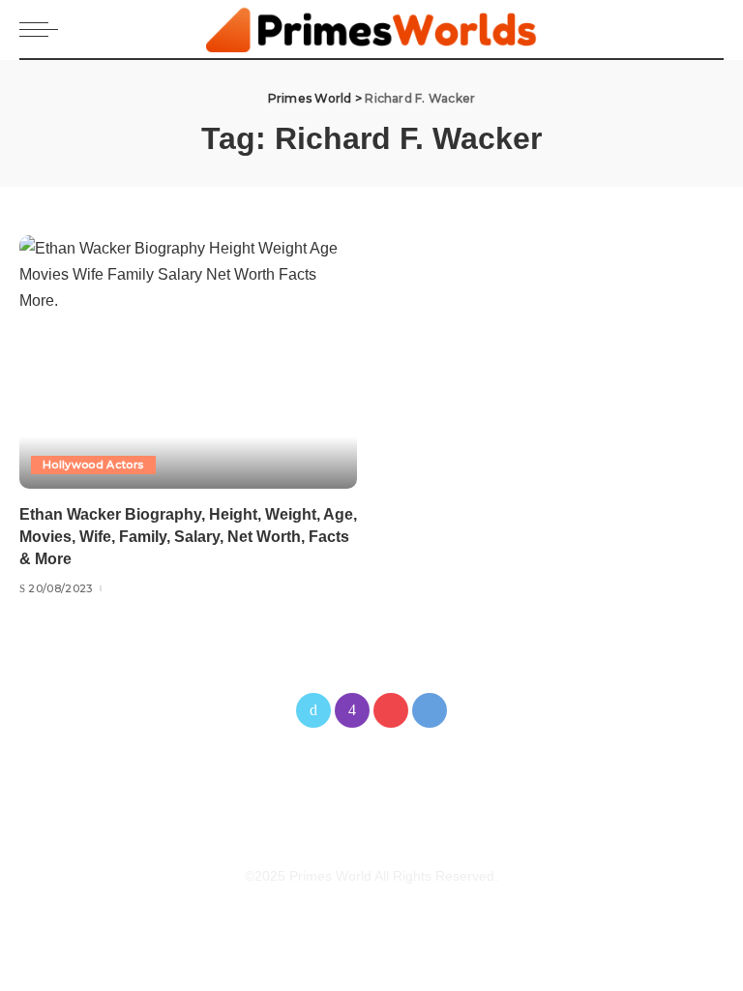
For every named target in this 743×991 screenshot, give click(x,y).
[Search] (707, 29)
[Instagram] (352, 710)
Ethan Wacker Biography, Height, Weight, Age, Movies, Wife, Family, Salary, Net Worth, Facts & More (188, 536)
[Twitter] (313, 710)
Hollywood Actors (93, 464)
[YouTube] (390, 710)
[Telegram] (429, 710)
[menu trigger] (43, 29)
